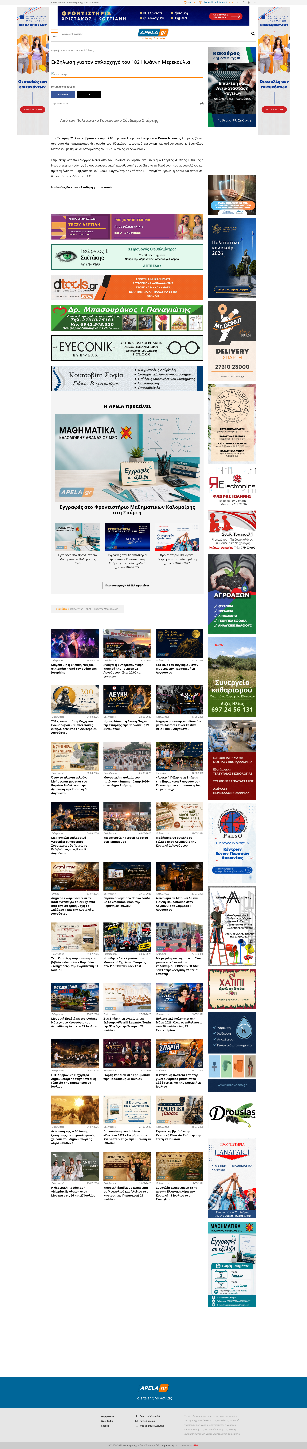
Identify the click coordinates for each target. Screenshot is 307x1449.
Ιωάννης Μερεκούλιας (106, 608)
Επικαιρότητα (70, 50)
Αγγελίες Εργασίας (72, 33)
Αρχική (55, 50)
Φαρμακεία (107, 1416)
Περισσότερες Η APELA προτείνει (127, 585)
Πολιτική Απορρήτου (166, 1445)
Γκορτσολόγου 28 (150, 1416)
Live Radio (107, 1420)
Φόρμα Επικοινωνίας (152, 1425)
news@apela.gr (148, 1420)
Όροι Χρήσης (147, 1445)
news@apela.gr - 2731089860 (82, 2)
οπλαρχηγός (76, 608)
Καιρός (105, 1425)
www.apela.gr (130, 1445)
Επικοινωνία (58, 2)
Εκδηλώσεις (87, 50)
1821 (88, 608)
